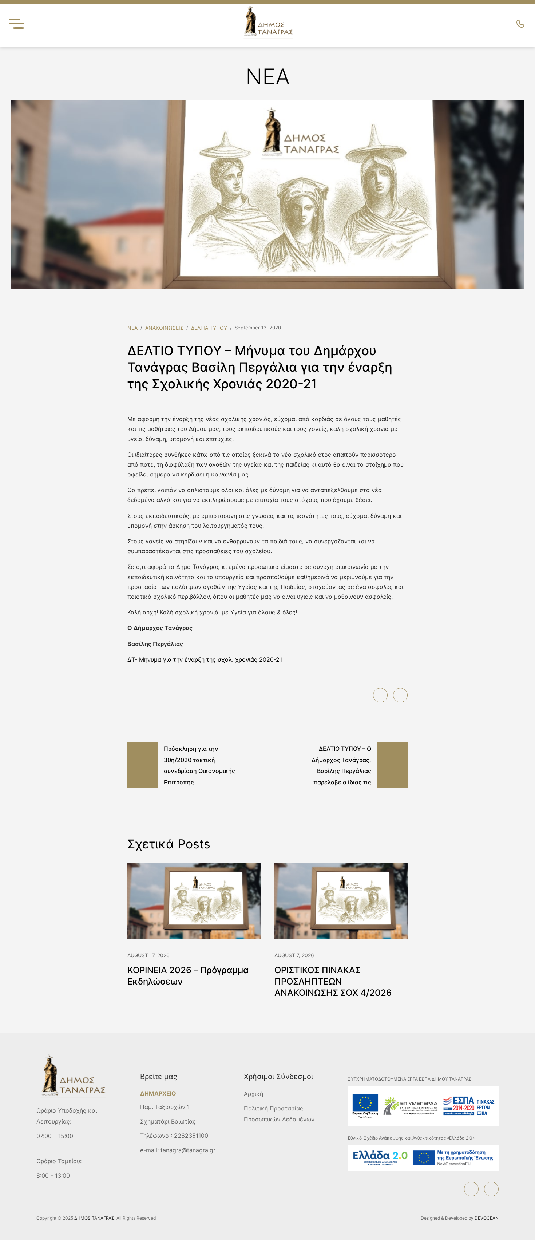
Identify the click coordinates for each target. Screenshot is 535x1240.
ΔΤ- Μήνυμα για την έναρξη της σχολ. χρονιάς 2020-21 (204, 659)
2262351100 (191, 1135)
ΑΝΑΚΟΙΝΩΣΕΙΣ (164, 328)
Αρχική (253, 1093)
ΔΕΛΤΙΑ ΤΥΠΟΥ (209, 328)
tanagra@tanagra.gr (187, 1150)
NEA (132, 328)
